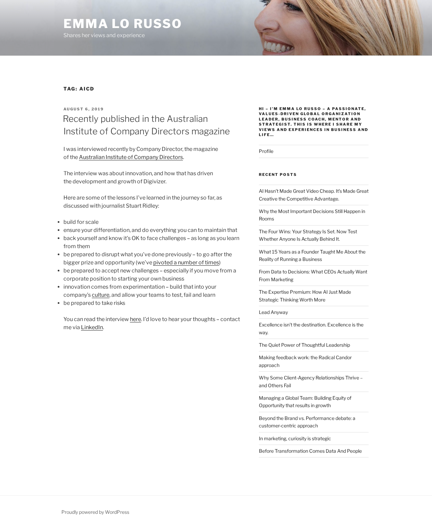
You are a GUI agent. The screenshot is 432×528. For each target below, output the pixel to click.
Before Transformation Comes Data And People (310, 451)
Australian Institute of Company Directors (131, 157)
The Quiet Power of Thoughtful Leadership (304, 345)
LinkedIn (92, 327)
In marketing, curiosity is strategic (295, 438)
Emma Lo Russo (122, 23)
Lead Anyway (273, 312)
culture (100, 295)
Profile (266, 151)
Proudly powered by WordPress (95, 512)
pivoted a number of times (186, 262)
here (135, 319)
